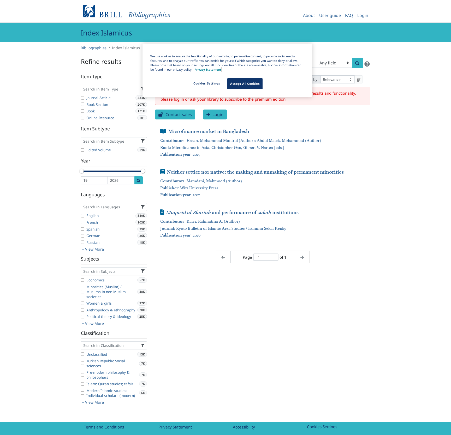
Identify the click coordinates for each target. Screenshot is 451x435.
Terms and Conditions (104, 427)
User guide (330, 15)
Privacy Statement (175, 427)
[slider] (81, 171)
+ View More (93, 249)
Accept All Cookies (245, 84)
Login (362, 15)
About (309, 15)
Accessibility (244, 427)
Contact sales (178, 114)
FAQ (349, 15)
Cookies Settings (322, 426)
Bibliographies (93, 47)
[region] (227, 70)
